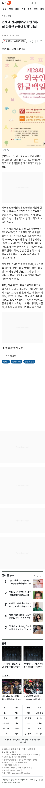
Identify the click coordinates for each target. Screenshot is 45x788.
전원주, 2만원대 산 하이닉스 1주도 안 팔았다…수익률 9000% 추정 (20, 606)
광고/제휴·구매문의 (20, 740)
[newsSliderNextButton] (41, 576)
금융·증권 (39, 713)
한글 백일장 (29, 361)
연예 (4, 643)
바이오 (39, 718)
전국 (5, 713)
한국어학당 (16, 361)
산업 (5, 718)
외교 (16, 713)
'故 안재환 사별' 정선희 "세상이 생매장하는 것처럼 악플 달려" (20, 583)
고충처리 (22, 742)
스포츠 (5, 676)
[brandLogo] (6, 3)
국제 (39, 708)
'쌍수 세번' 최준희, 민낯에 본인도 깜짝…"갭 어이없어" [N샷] (20, 618)
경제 (28, 708)
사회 (3, 16)
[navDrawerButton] (41, 3)
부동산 (16, 718)
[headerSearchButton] (32, 3)
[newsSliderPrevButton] (35, 576)
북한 (28, 713)
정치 (5, 708)
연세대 (5, 361)
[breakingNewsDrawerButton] (36, 3)
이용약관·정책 (35, 740)
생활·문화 (5, 723)
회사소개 (8, 740)
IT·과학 (28, 718)
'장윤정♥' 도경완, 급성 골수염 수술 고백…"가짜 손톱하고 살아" (20, 629)
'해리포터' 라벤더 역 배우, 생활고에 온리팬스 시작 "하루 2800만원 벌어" (20, 595)
